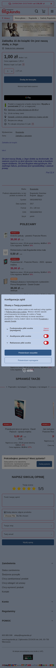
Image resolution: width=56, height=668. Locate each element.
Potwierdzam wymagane (28, 360)
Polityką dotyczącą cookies (16, 312)
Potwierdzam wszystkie (28, 353)
